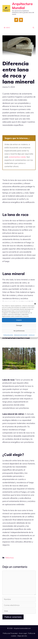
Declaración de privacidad (20, 335)
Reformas (9, 558)
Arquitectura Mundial (22, 6)
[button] (35, 304)
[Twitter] (16, 20)
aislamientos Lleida (17, 157)
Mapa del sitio (22, 636)
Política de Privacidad (10, 633)
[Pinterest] (21, 20)
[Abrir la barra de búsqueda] (33, 28)
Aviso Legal (23, 633)
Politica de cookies (8, 335)
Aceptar (19, 320)
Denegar (19, 325)
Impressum (31, 335)
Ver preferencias (19, 331)
